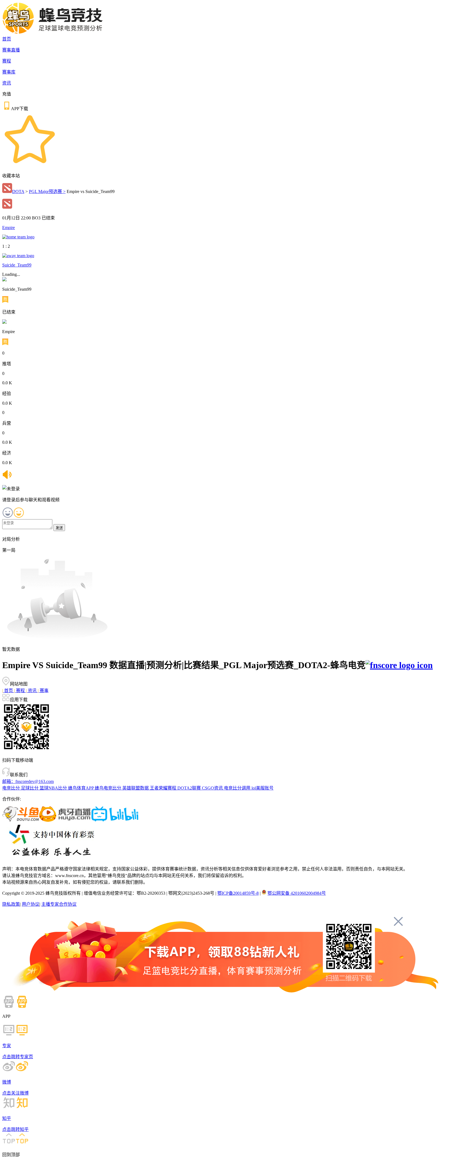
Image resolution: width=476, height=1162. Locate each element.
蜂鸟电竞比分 (108, 788)
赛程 (6, 61)
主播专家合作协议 (59, 904)
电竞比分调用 (237, 788)
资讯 (6, 83)
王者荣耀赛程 (163, 788)
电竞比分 (11, 788)
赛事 (43, 690)
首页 (6, 39)
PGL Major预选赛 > (47, 191)
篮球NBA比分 (54, 788)
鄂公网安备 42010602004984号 (296, 893)
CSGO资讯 (213, 788)
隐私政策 (11, 904)
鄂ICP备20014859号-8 (238, 893)
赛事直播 (11, 50)
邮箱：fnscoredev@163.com (28, 781)
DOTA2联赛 (189, 788)
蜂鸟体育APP (81, 788)
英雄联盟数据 (136, 788)
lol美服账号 (262, 788)
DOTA (18, 191)
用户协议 (30, 904)
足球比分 (30, 788)
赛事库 (8, 72)
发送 (59, 528)
